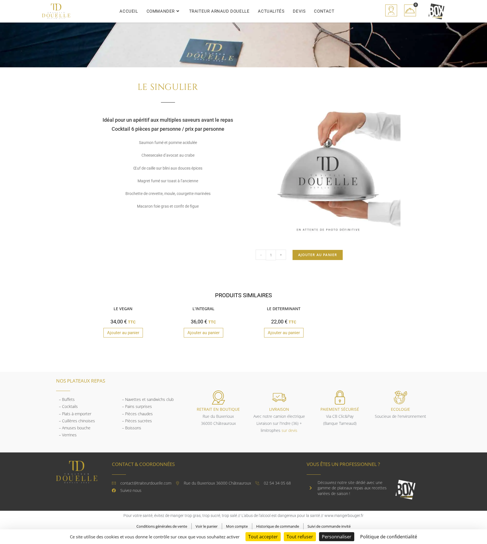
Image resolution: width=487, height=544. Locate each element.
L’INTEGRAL (203, 308)
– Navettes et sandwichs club (148, 399)
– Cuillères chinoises (77, 420)
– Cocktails (68, 406)
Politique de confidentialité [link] (388, 537)
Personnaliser (336, 537)
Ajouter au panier (317, 254)
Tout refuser (300, 537)
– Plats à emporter (75, 413)
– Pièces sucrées (137, 420)
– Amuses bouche (74, 427)
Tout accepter (263, 537)
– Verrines (68, 435)
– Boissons (131, 427)
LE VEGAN (123, 308)
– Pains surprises (137, 406)
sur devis (289, 430)
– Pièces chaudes (137, 413)
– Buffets (67, 399)
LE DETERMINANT (283, 308)
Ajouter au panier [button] (123, 332)
